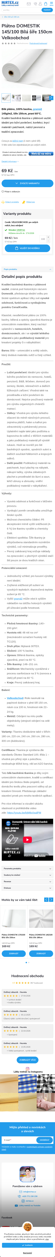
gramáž (37, 109)
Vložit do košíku (30, 248)
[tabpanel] (14, 932)
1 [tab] (26, 962)
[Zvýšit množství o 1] (48, 237)
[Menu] (51, 3)
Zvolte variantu (30, 183)
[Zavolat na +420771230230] (35, 4)
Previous (46, 900)
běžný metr (17, 141)
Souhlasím (29, 1245)
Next (51, 900)
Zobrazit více (27, 1059)
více (47, 1239)
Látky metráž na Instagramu (28, 1072)
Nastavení (27, 1253)
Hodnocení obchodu (27, 976)
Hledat (47, 10)
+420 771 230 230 (29, 1196)
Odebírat (44, 1140)
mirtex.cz (30, 1201)
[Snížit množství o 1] (48, 241)
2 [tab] (28, 962)
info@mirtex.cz (29, 1191)
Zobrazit (13, 953)
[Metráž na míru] (27, 153)
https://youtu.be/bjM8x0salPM (24, 812)
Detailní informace (9, 161)
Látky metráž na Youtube (29, 1205)
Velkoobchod (15, 698)
